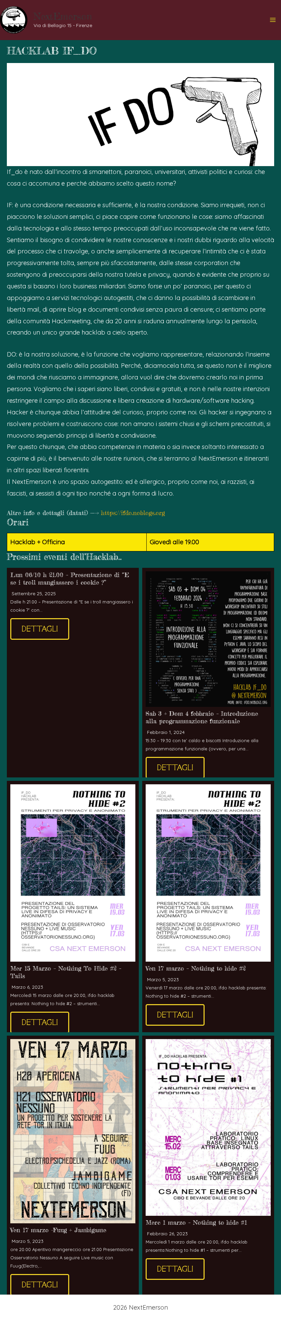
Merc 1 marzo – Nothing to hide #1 (196, 1222)
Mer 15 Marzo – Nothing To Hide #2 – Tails (65, 972)
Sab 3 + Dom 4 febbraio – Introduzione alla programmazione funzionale (202, 717)
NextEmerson (63, 16)
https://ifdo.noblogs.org (133, 513)
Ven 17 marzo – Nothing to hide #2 (196, 968)
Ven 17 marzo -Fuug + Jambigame (58, 1230)
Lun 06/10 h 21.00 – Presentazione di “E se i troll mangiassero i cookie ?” (69, 578)
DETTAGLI (40, 629)
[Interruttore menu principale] (273, 20)
